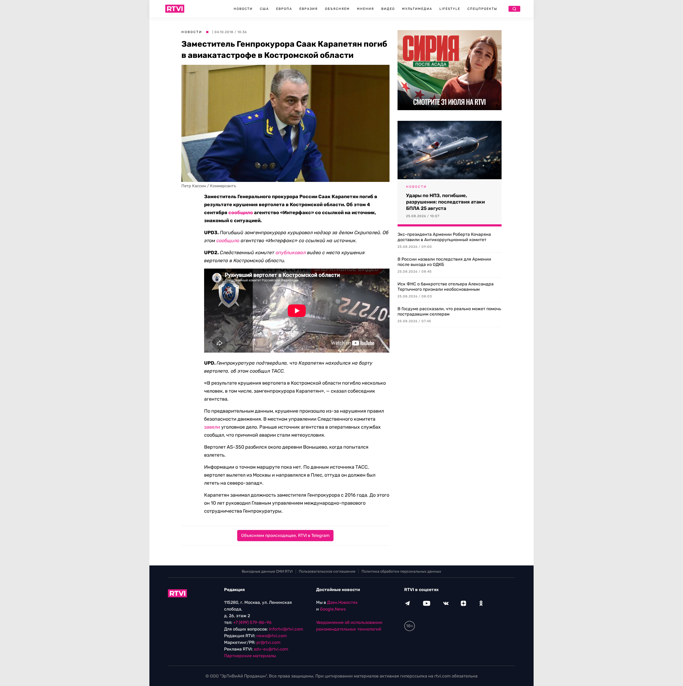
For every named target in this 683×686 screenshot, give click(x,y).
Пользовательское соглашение (327, 571)
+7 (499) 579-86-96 (252, 622)
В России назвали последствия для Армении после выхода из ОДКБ (444, 262)
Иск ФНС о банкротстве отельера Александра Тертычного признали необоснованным (446, 286)
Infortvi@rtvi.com (286, 629)
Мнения (365, 9)
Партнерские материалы (250, 655)
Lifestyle (449, 9)
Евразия (308, 9)
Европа (284, 9)
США (264, 9)
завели (212, 427)
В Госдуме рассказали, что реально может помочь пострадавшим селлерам (449, 311)
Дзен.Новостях (342, 602)
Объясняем (337, 9)
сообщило (240, 213)
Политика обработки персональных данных (401, 571)
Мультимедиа (417, 9)
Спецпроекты (482, 9)
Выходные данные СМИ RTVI (267, 571)
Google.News (333, 609)
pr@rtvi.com (268, 642)
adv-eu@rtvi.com (271, 649)
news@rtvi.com (271, 635)
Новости (243, 9)
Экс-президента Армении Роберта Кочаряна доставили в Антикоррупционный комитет (444, 237)
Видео (388, 9)
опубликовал (291, 253)
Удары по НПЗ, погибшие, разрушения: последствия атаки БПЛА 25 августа (445, 202)
